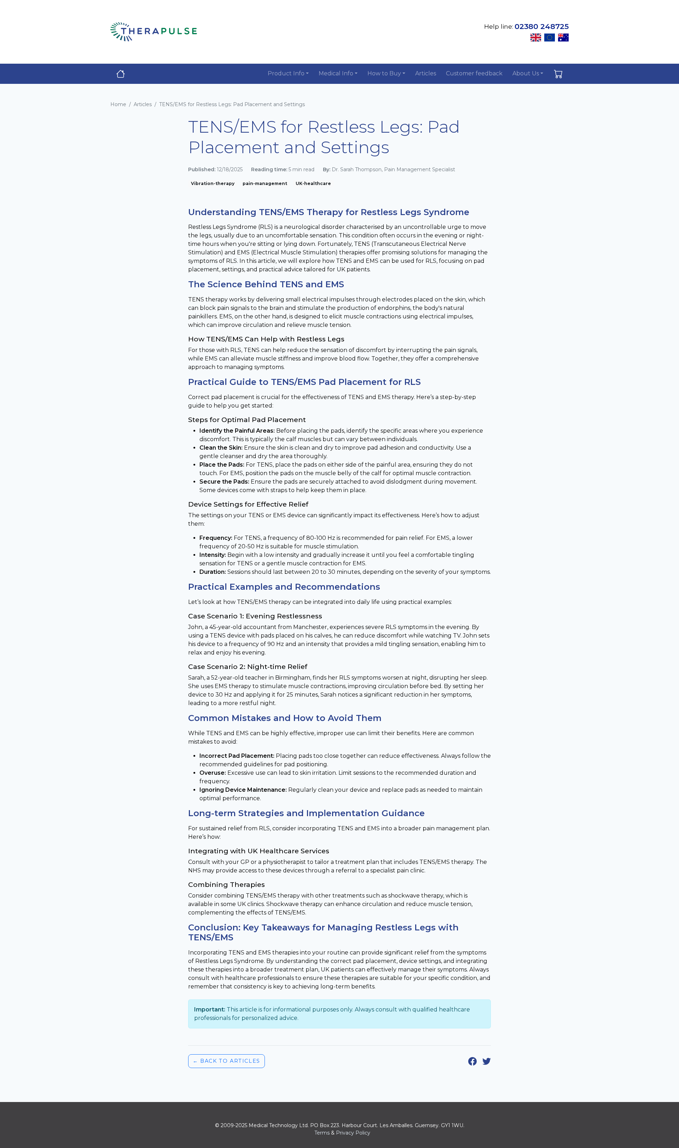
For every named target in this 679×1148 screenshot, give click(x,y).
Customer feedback (474, 73)
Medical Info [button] (336, 73)
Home (118, 104)
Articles (425, 73)
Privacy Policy (353, 1133)
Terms (322, 1133)
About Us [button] (525, 73)
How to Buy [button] (384, 73)
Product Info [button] (286, 73)
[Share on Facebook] (472, 1061)
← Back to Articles (226, 1061)
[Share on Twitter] (486, 1061)
